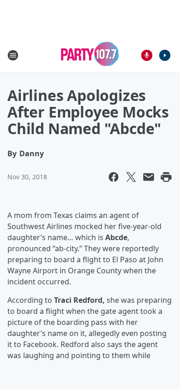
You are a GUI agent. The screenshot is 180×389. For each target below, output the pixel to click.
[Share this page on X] (131, 177)
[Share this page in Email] (148, 177)
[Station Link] (90, 55)
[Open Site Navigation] (12, 55)
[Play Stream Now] (164, 55)
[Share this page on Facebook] (113, 177)
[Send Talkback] (146, 55)
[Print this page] (166, 177)
